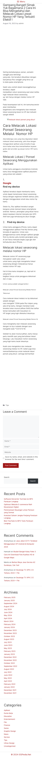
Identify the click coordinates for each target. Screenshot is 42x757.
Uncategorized (9, 746)
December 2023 (10, 630)
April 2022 (8, 681)
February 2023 (9, 651)
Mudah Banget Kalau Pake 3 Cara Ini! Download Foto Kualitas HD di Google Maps (20, 555)
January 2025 (9, 600)
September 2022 (10, 666)
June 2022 (8, 675)
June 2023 (8, 645)
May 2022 (8, 678)
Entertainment (9, 719)
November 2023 (10, 633)
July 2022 (8, 672)
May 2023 (8, 648)
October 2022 (9, 663)
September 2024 (10, 603)
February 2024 (9, 624)
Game (6, 728)
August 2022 (9, 669)
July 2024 (8, 609)
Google (7, 183)
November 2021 (10, 693)
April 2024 (8, 618)
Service (7, 737)
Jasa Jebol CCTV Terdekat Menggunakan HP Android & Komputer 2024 (20, 544)
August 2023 (9, 639)
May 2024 (8, 615)
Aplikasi (7, 710)
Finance (7, 725)
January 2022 (9, 687)
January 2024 (9, 627)
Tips (7, 405)
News (6, 734)
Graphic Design (10, 731)
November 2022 (10, 660)
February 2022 (9, 684)
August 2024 (9, 606)
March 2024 (8, 621)
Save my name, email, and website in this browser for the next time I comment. (21, 458)
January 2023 (9, 654)
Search (6, 477)
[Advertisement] (21, 49)
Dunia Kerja (8, 713)
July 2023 (8, 642)
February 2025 (9, 597)
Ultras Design (9, 743)
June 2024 (8, 612)
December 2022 (10, 657)
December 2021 (10, 690)
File (5, 722)
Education (8, 716)
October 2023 (9, 636)
